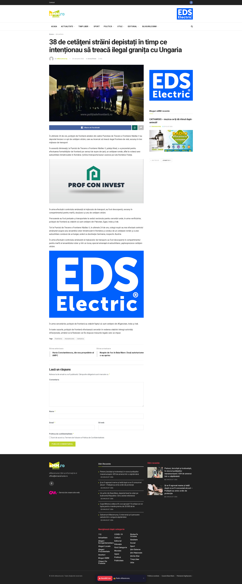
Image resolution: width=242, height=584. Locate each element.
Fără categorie (120, 547)
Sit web (101, 423)
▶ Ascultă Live (105, 578)
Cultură (117, 538)
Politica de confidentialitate (61, 434)
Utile (119, 26)
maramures (69, 339)
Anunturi (101, 555)
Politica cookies (153, 576)
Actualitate (67, 26)
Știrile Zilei (134, 556)
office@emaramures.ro (58, 476)
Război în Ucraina (134, 535)
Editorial (132, 26)
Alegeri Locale (104, 546)
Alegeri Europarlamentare (106, 542)
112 (99, 534)
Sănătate (134, 540)
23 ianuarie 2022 (78, 59)
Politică (108, 26)
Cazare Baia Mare (168, 576)
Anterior (155, 160)
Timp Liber (83, 26)
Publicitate (118, 561)
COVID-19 (118, 534)
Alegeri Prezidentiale (104, 550)
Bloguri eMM (103, 558)
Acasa (54, 26)
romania (80, 339)
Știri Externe (135, 549)
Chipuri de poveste (102, 562)
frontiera (58, 339)
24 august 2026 (107, 477)
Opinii (116, 554)
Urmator (166, 160)
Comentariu (54, 380)
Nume (52, 411)
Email (52, 422)
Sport (97, 26)
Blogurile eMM (149, 26)
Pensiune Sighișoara (184, 576)
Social (132, 543)
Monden (117, 551)
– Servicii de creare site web (68, 493)
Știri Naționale (136, 553)
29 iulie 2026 (167, 126)
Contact (52, 2)
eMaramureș (62, 59)
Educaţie (118, 544)
